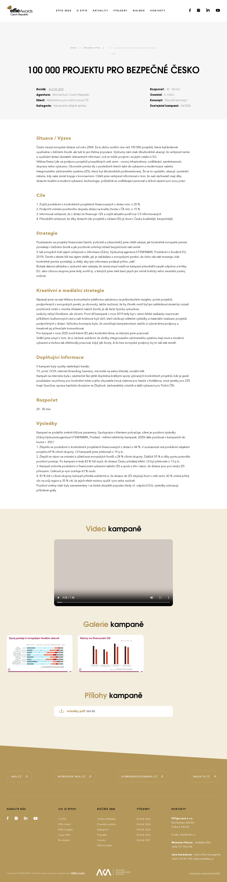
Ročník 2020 (56, 89)
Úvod (74, 48)
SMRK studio (78, 873)
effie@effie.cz (187, 834)
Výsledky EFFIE (92, 48)
